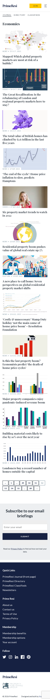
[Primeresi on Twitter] (4, 657)
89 (30, 488)
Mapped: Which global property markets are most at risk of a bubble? (22, 60)
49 (23, 483)
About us (7, 604)
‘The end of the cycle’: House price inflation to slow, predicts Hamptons (24, 177)
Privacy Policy (17, 549)
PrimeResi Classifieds (14, 585)
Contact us (8, 609)
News (5, 51)
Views (5, 89)
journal (7, 15)
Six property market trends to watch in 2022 (25, 213)
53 (5, 488)
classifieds (34, 15)
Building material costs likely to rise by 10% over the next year (22, 435)
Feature (6, 276)
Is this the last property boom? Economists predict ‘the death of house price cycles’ (23, 364)
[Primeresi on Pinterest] (28, 657)
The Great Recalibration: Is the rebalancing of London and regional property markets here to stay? (24, 100)
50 (29, 483)
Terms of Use (10, 613)
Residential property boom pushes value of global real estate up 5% (24, 248)
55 (18, 488)
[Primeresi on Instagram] (10, 657)
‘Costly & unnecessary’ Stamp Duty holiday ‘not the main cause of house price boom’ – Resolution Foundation (24, 325)
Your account (10, 642)
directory (19, 15)
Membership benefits (14, 633)
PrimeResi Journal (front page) (19, 576)
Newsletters (9, 590)
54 (12, 488)
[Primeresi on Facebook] (22, 657)
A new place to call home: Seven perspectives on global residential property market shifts (24, 284)
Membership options (14, 637)
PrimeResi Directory (14, 581)
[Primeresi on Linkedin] (16, 657)
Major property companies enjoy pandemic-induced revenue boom (24, 400)
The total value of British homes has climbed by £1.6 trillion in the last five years (25, 139)
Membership (9, 627)
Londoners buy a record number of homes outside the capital (24, 469)
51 (36, 483)
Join (35, 6)
